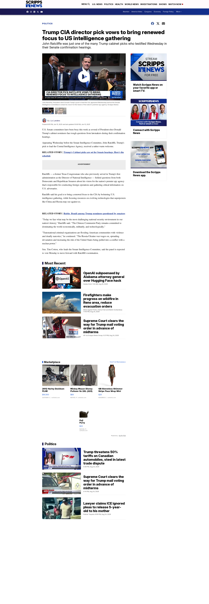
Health (119, 4)
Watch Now (175, 4)
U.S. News (97, 4)
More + (178, 11)
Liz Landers (55, 120)
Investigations (148, 4)
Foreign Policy (168, 11)
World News (132, 4)
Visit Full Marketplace (118, 362)
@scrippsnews (42, 12)
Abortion (126, 11)
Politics (108, 4)
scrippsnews (28, 12)
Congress (148, 11)
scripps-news (35, 12)
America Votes (136, 11)
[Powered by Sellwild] (122, 436)
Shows (163, 4)
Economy (157, 11)
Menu (85, 4)
